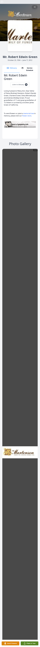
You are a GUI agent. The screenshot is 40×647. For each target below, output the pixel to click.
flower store (26, 116)
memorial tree (28, 113)
